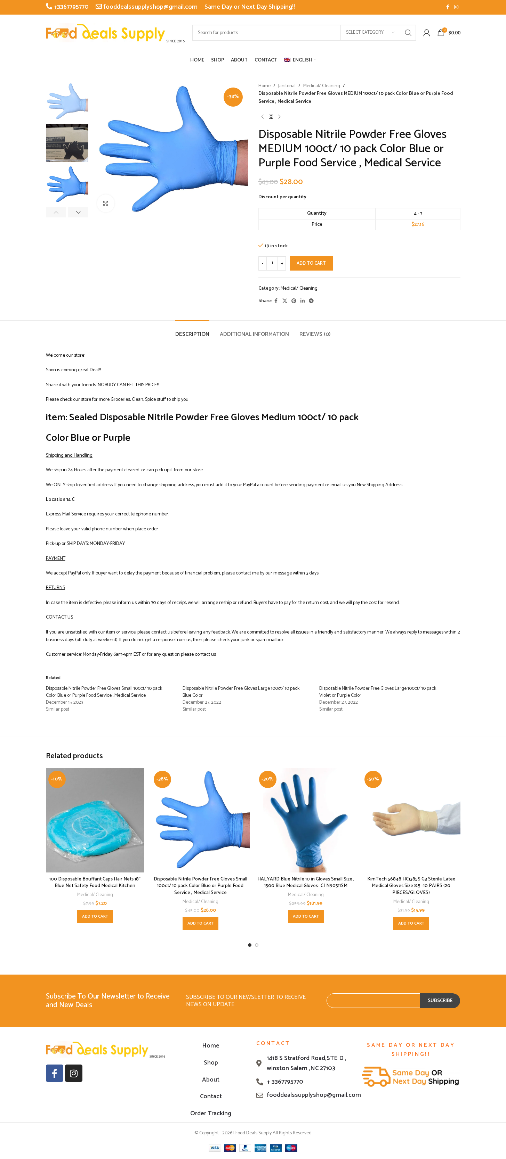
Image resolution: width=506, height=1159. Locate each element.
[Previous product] (262, 117)
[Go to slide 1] (249, 945)
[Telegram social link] (311, 301)
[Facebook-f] (54, 1073)
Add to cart (311, 263)
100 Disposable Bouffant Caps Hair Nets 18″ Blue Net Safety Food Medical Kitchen (94, 882)
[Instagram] (73, 1073)
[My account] (427, 33)
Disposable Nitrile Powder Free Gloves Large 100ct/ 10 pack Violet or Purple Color (377, 692)
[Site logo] (115, 32)
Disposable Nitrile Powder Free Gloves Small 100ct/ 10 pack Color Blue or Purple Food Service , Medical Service (104, 692)
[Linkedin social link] (302, 301)
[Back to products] (271, 117)
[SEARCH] (408, 33)
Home (264, 86)
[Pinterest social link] (293, 301)
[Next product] (279, 117)
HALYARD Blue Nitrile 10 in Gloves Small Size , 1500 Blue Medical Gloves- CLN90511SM (305, 882)
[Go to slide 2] (256, 945)
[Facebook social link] (448, 7)
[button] (56, 212)
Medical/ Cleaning (321, 86)
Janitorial (287, 86)
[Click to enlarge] (105, 203)
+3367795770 (70, 7)
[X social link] (284, 301)
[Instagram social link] (456, 7)
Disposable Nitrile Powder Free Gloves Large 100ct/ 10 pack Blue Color (241, 692)
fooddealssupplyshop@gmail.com (150, 7)
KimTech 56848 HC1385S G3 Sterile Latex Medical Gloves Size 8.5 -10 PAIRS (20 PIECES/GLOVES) (411, 886)
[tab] (192, 330)
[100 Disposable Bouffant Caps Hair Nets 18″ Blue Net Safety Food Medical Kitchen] (95, 820)
